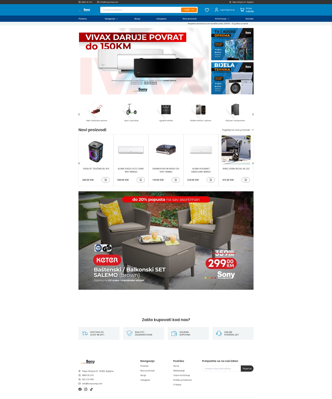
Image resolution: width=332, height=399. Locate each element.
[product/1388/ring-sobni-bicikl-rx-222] (236, 150)
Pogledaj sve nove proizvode (236, 129)
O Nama (177, 384)
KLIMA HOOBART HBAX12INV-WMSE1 (201, 170)
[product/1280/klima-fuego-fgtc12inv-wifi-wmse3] (131, 150)
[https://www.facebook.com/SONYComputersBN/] (80, 389)
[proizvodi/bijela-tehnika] (232, 78)
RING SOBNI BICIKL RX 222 (236, 168)
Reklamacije (179, 370)
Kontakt (249, 18)
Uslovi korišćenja (181, 375)
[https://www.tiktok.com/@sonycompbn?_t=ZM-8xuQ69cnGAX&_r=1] (91, 389)
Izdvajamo (145, 380)
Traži (186, 10)
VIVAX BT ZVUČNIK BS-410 (96, 168)
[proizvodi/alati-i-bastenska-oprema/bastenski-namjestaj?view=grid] (166, 240)
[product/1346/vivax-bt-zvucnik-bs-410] (96, 150)
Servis (176, 366)
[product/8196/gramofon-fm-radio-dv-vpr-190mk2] (166, 150)
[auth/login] (207, 10)
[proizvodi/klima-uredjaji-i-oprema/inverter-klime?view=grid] (144, 61)
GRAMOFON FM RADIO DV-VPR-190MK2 (166, 170)
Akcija (143, 375)
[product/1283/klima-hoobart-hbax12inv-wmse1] (201, 150)
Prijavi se (247, 368)
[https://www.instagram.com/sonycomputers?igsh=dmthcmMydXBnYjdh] (85, 389)
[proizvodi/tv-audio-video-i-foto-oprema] (232, 44)
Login (222, 10)
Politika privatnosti (182, 380)
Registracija (230, 10)
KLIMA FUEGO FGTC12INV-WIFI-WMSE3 (131, 170)
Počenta (144, 366)
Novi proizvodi (147, 370)
